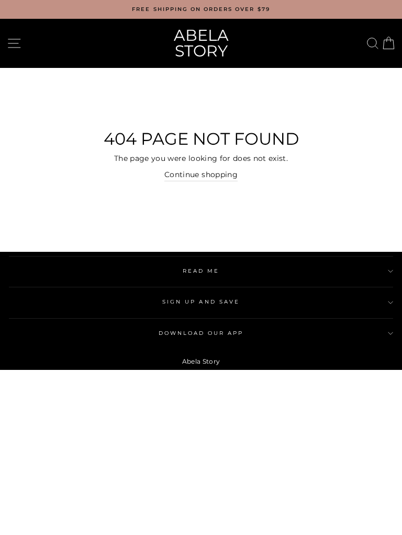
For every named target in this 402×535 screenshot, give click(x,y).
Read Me (201, 271)
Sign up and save (201, 301)
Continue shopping (201, 174)
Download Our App (201, 333)
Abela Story (201, 43)
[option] (201, 9)
